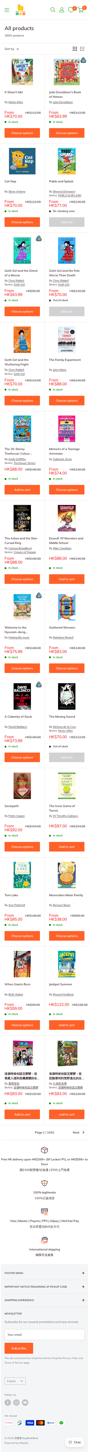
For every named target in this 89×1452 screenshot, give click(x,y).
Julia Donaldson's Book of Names (65, 94)
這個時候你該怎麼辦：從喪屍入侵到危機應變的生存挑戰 (21, 1076)
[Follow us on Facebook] (8, 1402)
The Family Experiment (65, 360)
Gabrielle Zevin (62, 459)
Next (76, 1132)
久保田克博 (60, 1083)
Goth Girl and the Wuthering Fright (17, 362)
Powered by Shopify (16, 1442)
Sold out (67, 222)
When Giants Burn (18, 984)
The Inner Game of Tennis (62, 808)
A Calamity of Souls (18, 716)
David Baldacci (17, 726)
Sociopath (12, 806)
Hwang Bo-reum (18, 637)
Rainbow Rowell (63, 637)
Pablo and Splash (61, 181)
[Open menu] (7, 10)
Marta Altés (15, 102)
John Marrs (59, 369)
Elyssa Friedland (63, 994)
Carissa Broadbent (20, 548)
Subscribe (18, 1348)
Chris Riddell (16, 280)
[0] (71, 9)
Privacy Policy (70, 1358)
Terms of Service (14, 1362)
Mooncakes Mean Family (66, 895)
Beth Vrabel (15, 994)
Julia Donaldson (63, 102)
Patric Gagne (16, 816)
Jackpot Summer (60, 984)
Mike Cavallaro (62, 548)
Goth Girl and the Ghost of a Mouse (21, 273)
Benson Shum (62, 905)
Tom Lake (11, 895)
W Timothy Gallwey (65, 816)
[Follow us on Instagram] (16, 1402)
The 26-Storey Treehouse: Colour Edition (17, 451)
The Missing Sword (62, 716)
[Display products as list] (82, 49)
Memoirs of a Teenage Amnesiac (64, 451)
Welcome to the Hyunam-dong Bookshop (15, 630)
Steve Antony (16, 191)
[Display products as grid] (75, 49)
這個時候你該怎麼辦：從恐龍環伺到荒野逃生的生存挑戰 (65, 1076)
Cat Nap (10, 181)
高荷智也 (13, 1083)
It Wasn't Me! (14, 92)
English (11, 1381)
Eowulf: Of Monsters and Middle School (66, 540)
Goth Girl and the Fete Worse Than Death (64, 273)
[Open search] (52, 9)
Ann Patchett (16, 905)
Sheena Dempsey (64, 191)
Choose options (22, 133)
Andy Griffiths (17, 459)
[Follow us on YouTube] (25, 1402)
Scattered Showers (62, 627)
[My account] (62, 9)
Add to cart (22, 490)
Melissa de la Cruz (64, 726)
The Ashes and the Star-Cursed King (21, 540)
